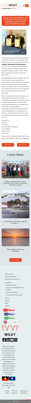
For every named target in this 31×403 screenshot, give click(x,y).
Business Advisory (11, 285)
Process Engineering (12, 292)
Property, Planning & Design (14, 295)
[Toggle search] (23, 5)
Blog (6, 303)
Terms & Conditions (10, 276)
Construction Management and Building (15, 289)
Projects (7, 301)
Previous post (23, 144)
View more (16, 259)
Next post (8, 144)
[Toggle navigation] (27, 5)
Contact (7, 306)
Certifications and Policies (12, 279)
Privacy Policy (9, 274)
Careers (7, 298)
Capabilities (8, 282)
